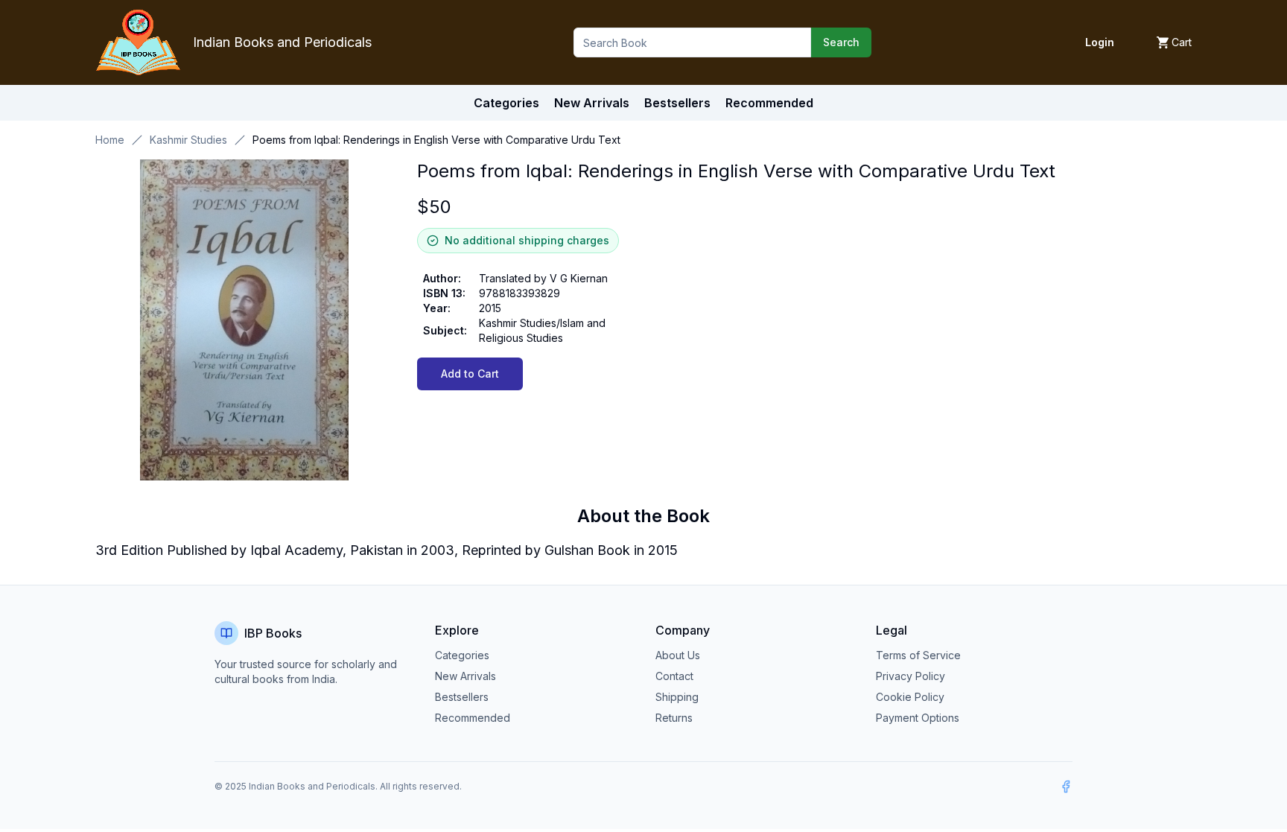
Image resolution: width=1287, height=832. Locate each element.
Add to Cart (470, 373)
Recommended (472, 717)
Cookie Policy (910, 696)
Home (109, 139)
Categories (506, 102)
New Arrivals (465, 676)
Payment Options (917, 717)
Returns (674, 717)
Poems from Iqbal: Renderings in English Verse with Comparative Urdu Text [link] (436, 139)
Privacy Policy (910, 676)
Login (1099, 42)
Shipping (677, 696)
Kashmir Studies (188, 139)
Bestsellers (462, 696)
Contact (674, 676)
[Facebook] (1065, 786)
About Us (677, 655)
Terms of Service (918, 655)
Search (841, 42)
